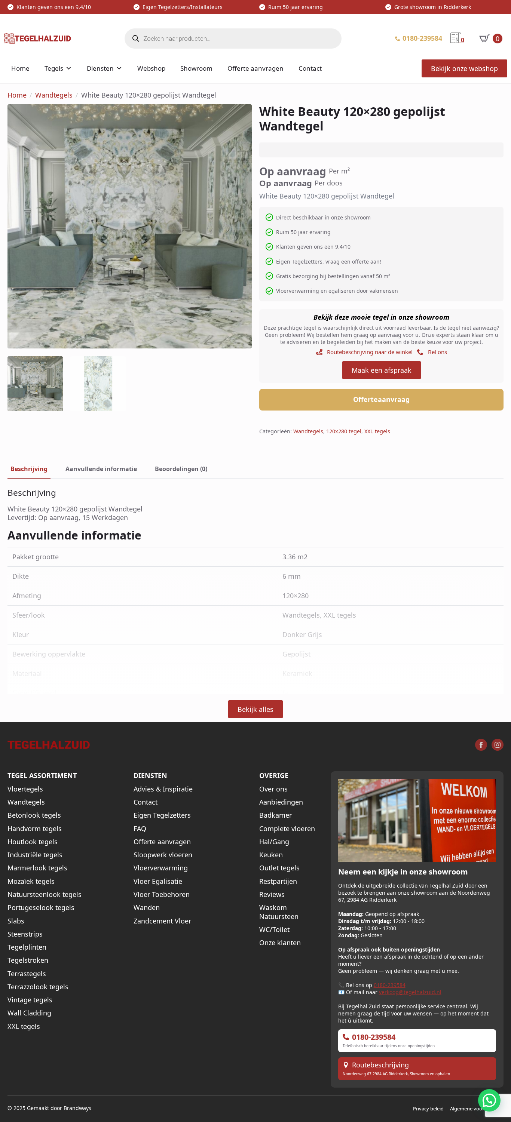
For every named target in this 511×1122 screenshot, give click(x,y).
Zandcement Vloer (162, 921)
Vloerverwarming (161, 868)
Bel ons (437, 352)
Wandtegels (54, 95)
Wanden (147, 907)
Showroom (196, 68)
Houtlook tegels (32, 841)
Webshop (151, 68)
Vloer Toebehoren (162, 894)
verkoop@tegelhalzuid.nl (410, 992)
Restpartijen (278, 881)
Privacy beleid (428, 1108)
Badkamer (275, 815)
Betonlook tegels (34, 815)
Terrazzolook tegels (37, 987)
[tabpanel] (255, 505)
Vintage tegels (29, 1000)
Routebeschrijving (380, 1065)
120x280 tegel (343, 431)
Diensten (100, 68)
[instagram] (498, 745)
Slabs (15, 921)
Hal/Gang (274, 841)
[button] (489, 1100)
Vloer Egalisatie (158, 881)
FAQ (140, 828)
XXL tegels (377, 431)
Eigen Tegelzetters (162, 815)
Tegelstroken (27, 960)
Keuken (271, 855)
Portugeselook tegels (40, 907)
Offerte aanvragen (255, 68)
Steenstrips (25, 934)
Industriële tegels (34, 855)
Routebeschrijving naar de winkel (370, 352)
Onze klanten (280, 942)
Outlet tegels (279, 868)
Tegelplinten (26, 947)
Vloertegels (25, 789)
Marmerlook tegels (37, 868)
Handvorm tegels (34, 828)
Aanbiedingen (281, 802)
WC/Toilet (274, 929)
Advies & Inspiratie (163, 789)
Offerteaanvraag (381, 399)
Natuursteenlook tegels (44, 894)
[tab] (29, 468)
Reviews (272, 894)
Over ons (273, 789)
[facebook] (481, 745)
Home (20, 68)
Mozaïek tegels (31, 881)
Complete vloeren (287, 828)
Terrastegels (26, 973)
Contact (310, 68)
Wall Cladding (29, 1013)
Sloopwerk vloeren (163, 855)
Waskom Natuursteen (279, 911)
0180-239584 (390, 985)
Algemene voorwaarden (477, 1108)
